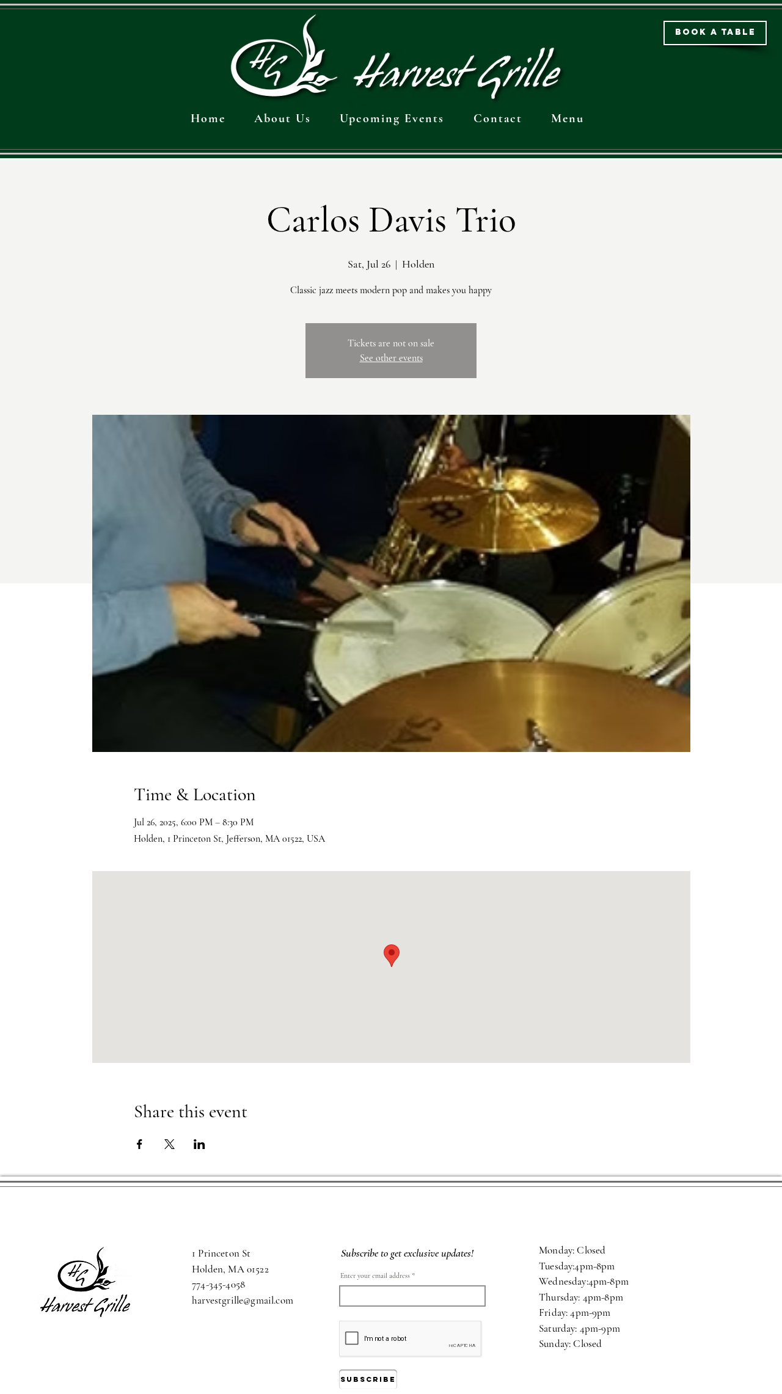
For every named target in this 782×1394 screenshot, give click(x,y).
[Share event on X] (169, 1144)
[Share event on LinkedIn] (199, 1144)
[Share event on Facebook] (139, 1144)
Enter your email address (375, 1275)
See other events (391, 358)
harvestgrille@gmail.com (242, 1300)
